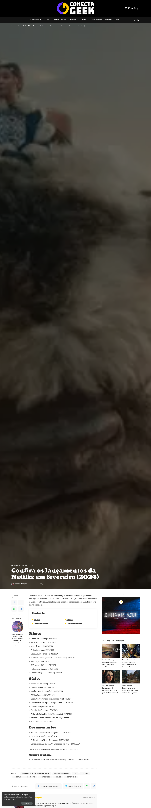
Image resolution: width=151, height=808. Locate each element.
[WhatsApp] (135, 8)
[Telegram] (21, 609)
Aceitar (27, 803)
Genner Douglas (21, 584)
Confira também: (74, 624)
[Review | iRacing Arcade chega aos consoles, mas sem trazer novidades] (111, 651)
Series (58, 777)
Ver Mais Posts (87, 797)
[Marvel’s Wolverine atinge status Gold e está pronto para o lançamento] (131, 651)
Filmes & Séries (17, 565)
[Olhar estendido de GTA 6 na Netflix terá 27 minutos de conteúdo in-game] (17, 626)
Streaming (71, 777)
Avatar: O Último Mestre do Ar (36, 774)
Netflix (18, 777)
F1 (76, 774)
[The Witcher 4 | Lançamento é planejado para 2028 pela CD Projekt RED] (111, 676)
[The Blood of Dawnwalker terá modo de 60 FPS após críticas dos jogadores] (131, 676)
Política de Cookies (10, 799)
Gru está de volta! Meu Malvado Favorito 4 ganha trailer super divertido (60, 760)
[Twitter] (126, 8)
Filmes (37, 620)
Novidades (45, 777)
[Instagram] (129, 8)
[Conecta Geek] (75, 8)
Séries (70, 620)
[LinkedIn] (132, 8)
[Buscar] (138, 20)
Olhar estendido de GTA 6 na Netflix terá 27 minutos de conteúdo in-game (17, 639)
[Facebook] (14, 602)
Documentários (41, 624)
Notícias (28, 565)
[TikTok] (138, 8)
